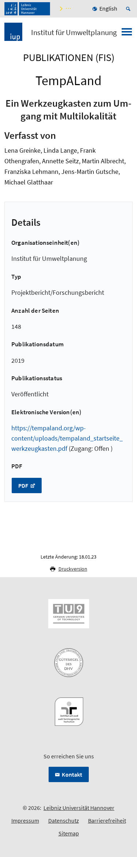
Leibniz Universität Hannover (78, 807)
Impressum (25, 820)
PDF (23, 485)
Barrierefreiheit (107, 820)
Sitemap (68, 833)
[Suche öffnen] (129, 9)
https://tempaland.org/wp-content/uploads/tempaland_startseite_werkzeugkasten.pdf (67, 438)
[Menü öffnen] (127, 34)
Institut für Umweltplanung (74, 32)
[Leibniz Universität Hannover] (27, 8)
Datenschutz (63, 820)
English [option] (108, 8)
